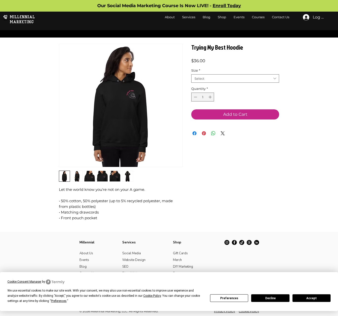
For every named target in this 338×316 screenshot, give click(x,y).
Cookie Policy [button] (152, 295)
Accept (311, 298)
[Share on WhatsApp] (213, 133)
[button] (222, 17)
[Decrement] (195, 97)
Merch (177, 260)
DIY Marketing (183, 266)
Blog (83, 266)
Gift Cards (180, 253)
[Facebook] (234, 242)
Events (84, 260)
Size (195, 70)
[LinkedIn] (256, 242)
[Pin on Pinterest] (204, 133)
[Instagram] (226, 242)
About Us (86, 253)
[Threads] (249, 242)
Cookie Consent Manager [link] (24, 281)
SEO (125, 266)
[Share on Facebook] (194, 133)
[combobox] (235, 78)
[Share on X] (223, 133)
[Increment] (211, 97)
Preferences (229, 298)
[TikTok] (241, 242)
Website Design (133, 260)
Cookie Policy (249, 311)
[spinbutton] (203, 97)
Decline (270, 298)
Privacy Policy (224, 311)
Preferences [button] (59, 301)
